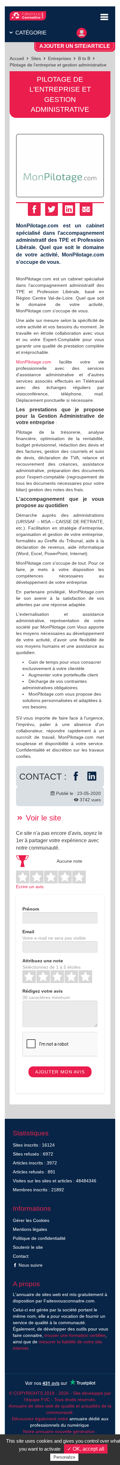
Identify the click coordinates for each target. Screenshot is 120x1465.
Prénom (30, 909)
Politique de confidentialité (39, 1238)
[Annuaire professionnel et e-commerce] (28, 15)
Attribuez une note (42, 960)
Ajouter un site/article (74, 46)
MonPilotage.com (33, 361)
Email (28, 931)
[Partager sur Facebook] (34, 209)
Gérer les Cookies (31, 1220)
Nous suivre (30, 1265)
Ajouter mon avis (60, 1071)
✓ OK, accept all (85, 1449)
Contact (20, 1256)
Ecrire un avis (30, 886)
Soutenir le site (28, 1247)
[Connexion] (81, 31)
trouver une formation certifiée (75, 1335)
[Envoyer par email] (86, 209)
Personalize (64, 1457)
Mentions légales (30, 1229)
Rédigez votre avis (42, 991)
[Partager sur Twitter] (51, 209)
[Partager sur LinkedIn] (68, 209)
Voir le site (42, 817)
